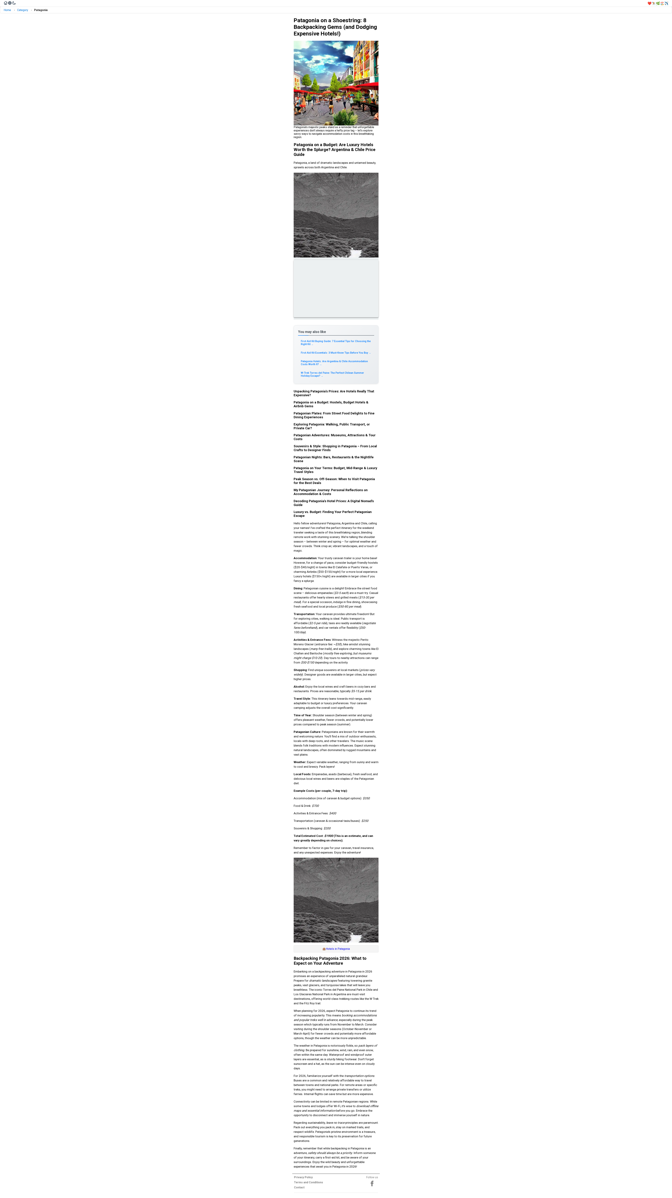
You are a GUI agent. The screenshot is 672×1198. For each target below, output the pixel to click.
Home (7, 10)
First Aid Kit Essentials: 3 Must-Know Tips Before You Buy (336, 352)
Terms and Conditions (308, 1182)
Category (22, 10)
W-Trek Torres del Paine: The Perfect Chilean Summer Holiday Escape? (332, 374)
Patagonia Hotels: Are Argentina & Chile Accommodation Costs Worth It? (334, 363)
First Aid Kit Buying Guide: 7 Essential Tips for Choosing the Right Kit (336, 343)
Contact (299, 1187)
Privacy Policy (303, 1177)
